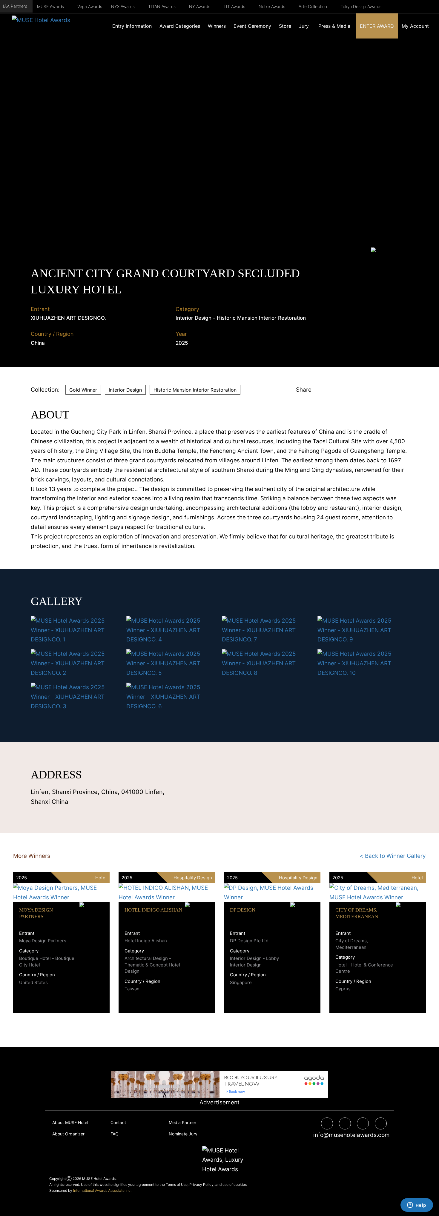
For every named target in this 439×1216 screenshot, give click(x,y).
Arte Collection (313, 6)
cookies (240, 1184)
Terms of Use (177, 1184)
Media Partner (182, 1122)
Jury (304, 26)
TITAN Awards (162, 6)
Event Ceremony (252, 26)
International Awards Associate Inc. (102, 1190)
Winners (217, 26)
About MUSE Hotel (70, 1122)
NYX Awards (123, 6)
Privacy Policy (201, 1184)
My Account (415, 26)
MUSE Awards (51, 6)
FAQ (114, 1133)
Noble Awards (272, 6)
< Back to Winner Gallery (393, 855)
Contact (118, 1122)
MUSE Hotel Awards (99, 1178)
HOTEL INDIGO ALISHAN (153, 910)
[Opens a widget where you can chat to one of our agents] (416, 1205)
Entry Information (132, 26)
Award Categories (179, 26)
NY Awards (200, 6)
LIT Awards (235, 6)
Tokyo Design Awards (360, 6)
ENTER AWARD (377, 26)
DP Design (242, 910)
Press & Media (334, 26)
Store (285, 26)
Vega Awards (89, 6)
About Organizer (68, 1133)
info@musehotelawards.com (349, 1135)
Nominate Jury (183, 1133)
